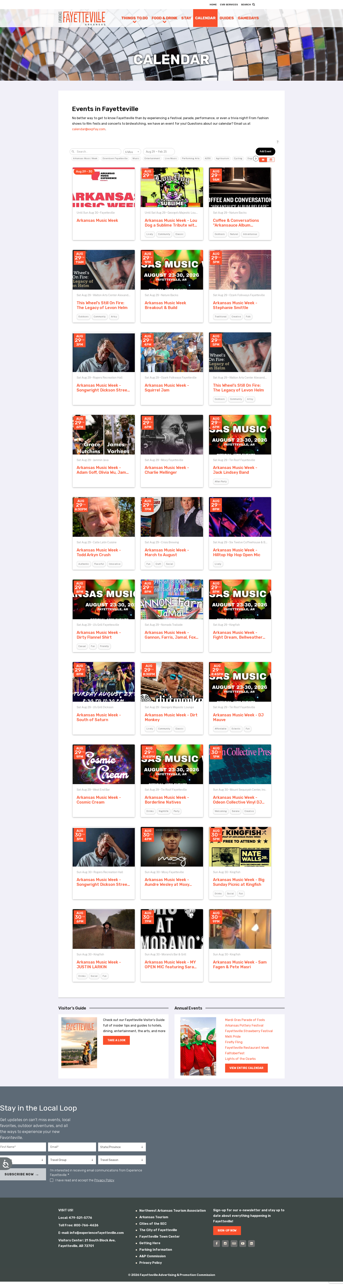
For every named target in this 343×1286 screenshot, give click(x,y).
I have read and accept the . (85, 1180)
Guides (227, 18)
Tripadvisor (234, 1243)
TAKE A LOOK (116, 1040)
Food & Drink (164, 18)
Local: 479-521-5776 (75, 1218)
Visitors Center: (71, 1240)
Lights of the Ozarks (240, 1059)
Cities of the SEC (153, 1224)
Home (213, 4)
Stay (186, 18)
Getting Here (149, 1243)
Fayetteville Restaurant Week (247, 1048)
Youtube (242, 1243)
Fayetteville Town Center (159, 1236)
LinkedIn (251, 1243)
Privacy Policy (104, 1180)
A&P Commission (152, 1256)
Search (246, 4)
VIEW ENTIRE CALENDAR (246, 1068)
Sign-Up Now (227, 1230)
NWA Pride (233, 1036)
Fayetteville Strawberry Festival (249, 1031)
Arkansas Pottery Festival (244, 1025)
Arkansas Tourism (153, 1217)
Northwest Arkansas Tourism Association (172, 1210)
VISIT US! (65, 1210)
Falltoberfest (235, 1053)
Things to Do (134, 18)
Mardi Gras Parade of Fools (245, 1020)
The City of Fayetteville (158, 1230)
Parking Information (155, 1250)
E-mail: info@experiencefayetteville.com (91, 1233)
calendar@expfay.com (88, 129)
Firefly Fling (234, 1042)
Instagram (225, 1243)
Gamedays (248, 18)
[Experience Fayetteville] (81, 18)
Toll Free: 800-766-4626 (78, 1225)
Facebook (216, 1243)
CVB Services (229, 4)
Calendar (205, 18)
